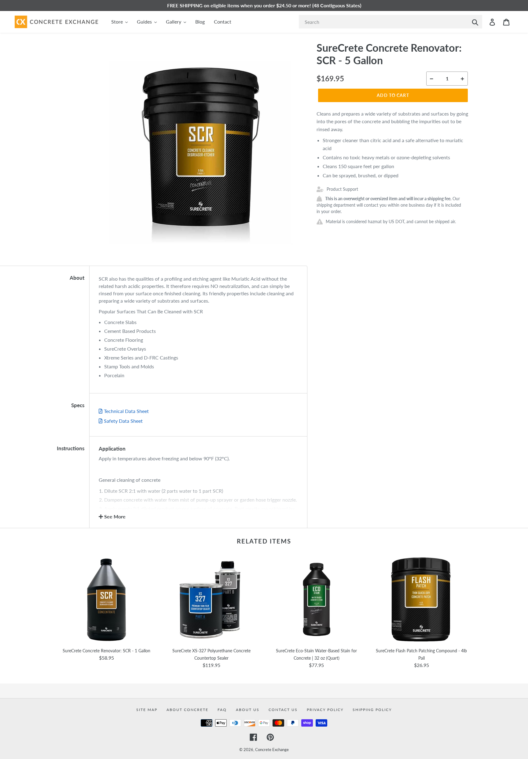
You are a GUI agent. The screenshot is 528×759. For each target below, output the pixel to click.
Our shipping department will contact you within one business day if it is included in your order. (389, 205)
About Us (247, 709)
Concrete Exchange (272, 749)
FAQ (222, 709)
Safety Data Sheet (123, 421)
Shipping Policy (372, 709)
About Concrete (187, 709)
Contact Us (283, 709)
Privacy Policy (325, 709)
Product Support (342, 189)
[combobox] (390, 21)
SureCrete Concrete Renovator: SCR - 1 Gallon (106, 650)
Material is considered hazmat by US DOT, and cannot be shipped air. (391, 221)
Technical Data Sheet (126, 411)
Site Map (146, 709)
